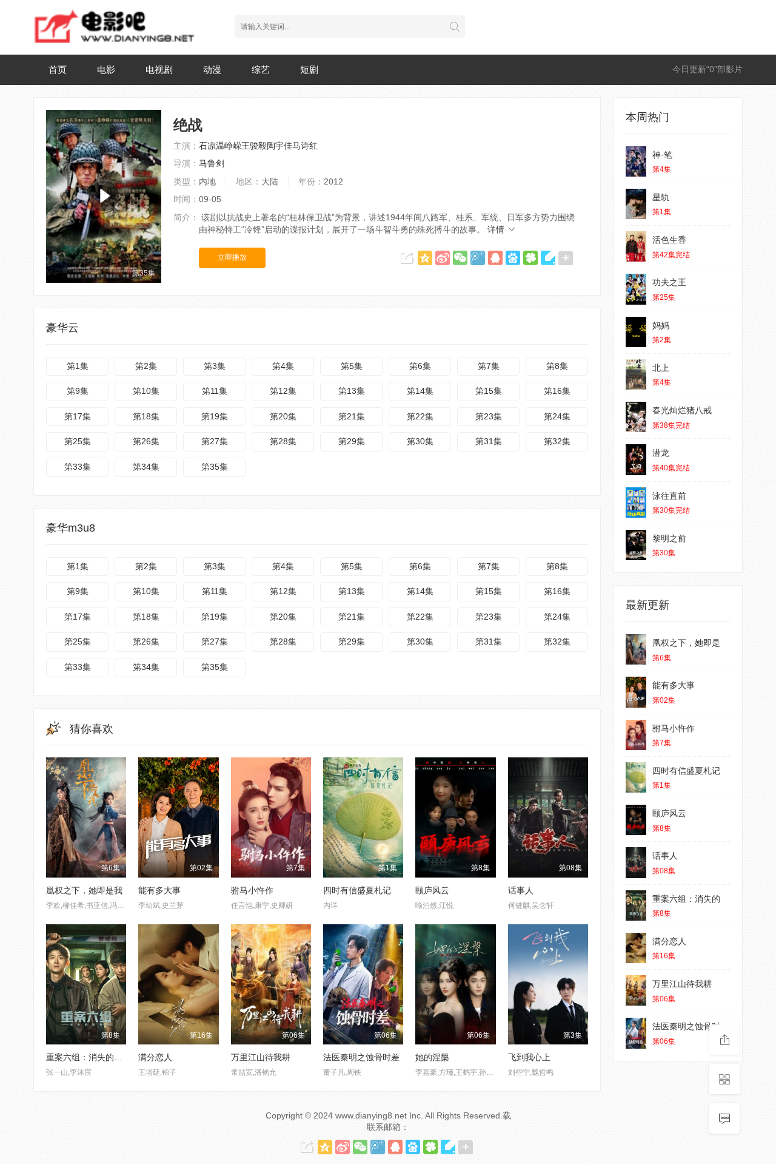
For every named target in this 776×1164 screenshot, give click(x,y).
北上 (660, 368)
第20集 (283, 416)
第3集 (215, 366)
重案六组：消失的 (686, 899)
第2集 (146, 366)
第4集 (283, 366)
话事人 (521, 890)
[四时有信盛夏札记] (636, 777)
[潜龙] (636, 459)
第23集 (488, 416)
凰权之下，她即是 (686, 643)
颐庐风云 (432, 890)
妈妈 (660, 325)
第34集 (146, 467)
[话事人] (636, 862)
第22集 (420, 416)
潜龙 (660, 453)
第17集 (77, 416)
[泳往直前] (636, 502)
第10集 (146, 391)
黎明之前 (669, 538)
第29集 (351, 441)
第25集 (77, 441)
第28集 (283, 441)
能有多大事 (159, 890)
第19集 (214, 416)
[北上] (636, 374)
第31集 (488, 441)
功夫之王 (669, 282)
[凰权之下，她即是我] (636, 649)
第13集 (351, 391)
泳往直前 (669, 496)
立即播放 (232, 257)
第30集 (420, 441)
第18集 (146, 416)
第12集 (283, 391)
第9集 (78, 391)
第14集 (420, 391)
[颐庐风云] (636, 820)
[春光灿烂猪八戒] (636, 417)
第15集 (488, 391)
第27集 (214, 441)
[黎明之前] (636, 545)
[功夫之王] (636, 289)
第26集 (146, 441)
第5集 (352, 366)
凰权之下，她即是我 (84, 890)
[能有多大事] (636, 692)
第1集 (78, 366)
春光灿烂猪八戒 (682, 410)
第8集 (557, 366)
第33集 (77, 467)
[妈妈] (636, 332)
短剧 (309, 69)
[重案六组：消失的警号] (636, 905)
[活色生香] (636, 246)
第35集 (214, 467)
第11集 (214, 391)
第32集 (557, 441)
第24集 (557, 416)
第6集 (420, 366)
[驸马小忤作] (636, 735)
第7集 (489, 366)
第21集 (351, 416)
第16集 (557, 391)
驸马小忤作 (252, 890)
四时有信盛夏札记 (357, 890)
